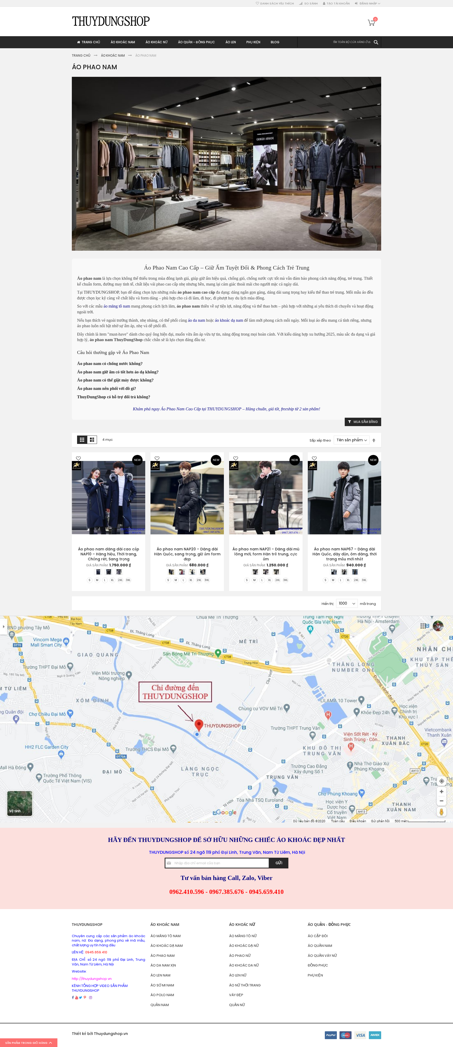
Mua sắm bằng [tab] (366, 422)
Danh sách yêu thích (277, 4)
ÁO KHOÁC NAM (113, 55)
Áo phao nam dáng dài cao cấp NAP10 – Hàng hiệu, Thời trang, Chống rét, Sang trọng (108, 554)
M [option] (97, 580)
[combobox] (339, 42)
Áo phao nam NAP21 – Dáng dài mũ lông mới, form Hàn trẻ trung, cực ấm (266, 554)
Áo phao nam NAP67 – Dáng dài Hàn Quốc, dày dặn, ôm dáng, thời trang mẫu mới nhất (344, 554)
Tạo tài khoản (338, 4)
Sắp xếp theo (320, 440)
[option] (98, 572)
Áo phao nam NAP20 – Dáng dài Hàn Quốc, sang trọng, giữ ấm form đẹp (187, 554)
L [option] (104, 580)
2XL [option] (120, 580)
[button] (78, 459)
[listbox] (110, 572)
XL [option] (112, 580)
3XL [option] (128, 580)
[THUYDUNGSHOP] (111, 21)
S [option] (89, 580)
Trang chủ (81, 55)
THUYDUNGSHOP (101, 292)
